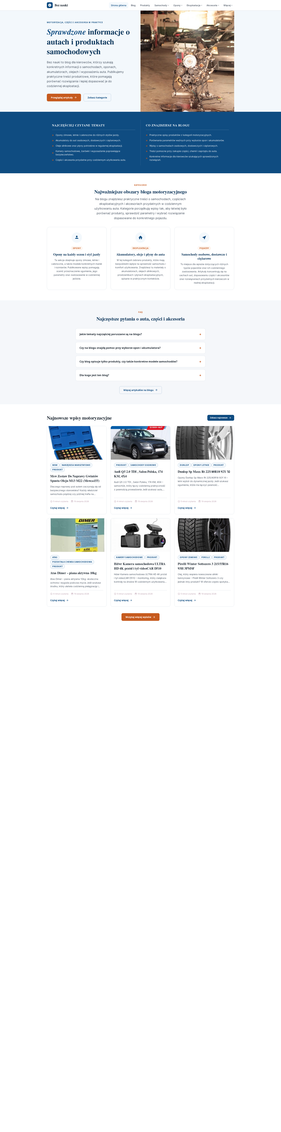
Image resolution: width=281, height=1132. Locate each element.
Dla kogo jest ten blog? (94, 375)
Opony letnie (201, 465)
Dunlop (184, 465)
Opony (177, 5)
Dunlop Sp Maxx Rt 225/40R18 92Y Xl (204, 471)
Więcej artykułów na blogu (138, 390)
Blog (133, 5)
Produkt (57, 469)
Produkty (145, 5)
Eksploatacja (193, 5)
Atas (54, 557)
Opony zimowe (188, 557)
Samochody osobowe (143, 465)
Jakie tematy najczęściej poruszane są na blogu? (111, 334)
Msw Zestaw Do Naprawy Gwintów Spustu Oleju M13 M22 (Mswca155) (75, 478)
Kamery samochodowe (129, 557)
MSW (55, 465)
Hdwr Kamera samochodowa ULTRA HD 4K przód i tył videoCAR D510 (139, 566)
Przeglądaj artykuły (62, 97)
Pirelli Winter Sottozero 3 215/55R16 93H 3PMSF (203, 566)
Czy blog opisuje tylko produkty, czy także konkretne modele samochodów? (128, 361)
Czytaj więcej (57, 507)
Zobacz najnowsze (218, 417)
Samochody (160, 5)
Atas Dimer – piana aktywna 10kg (73, 573)
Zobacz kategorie (97, 97)
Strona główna (118, 5)
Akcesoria (212, 5)
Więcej (227, 5)
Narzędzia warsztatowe (76, 465)
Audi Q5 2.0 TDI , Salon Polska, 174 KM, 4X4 (138, 473)
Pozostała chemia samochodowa (72, 561)
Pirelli (205, 557)
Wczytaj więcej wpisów (138, 617)
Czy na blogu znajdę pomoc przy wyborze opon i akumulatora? (120, 348)
